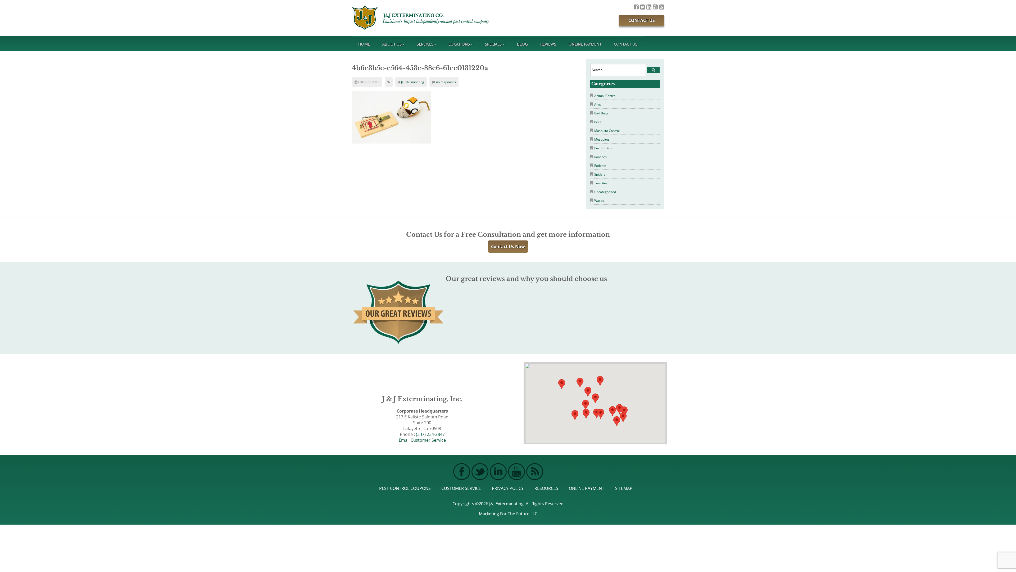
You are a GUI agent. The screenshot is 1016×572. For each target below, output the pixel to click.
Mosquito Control (607, 130)
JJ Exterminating (412, 82)
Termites (600, 183)
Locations (459, 44)
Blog (522, 44)
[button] (600, 414)
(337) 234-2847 (430, 434)
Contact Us (641, 20)
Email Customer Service (422, 440)
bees (597, 122)
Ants (597, 104)
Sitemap (623, 488)
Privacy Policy (508, 488)
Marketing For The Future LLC (508, 514)
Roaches (600, 157)
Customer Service (461, 488)
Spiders (599, 174)
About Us (392, 44)
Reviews (548, 44)
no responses (446, 82)
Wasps (599, 200)
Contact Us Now (508, 246)
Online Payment (585, 44)
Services (425, 44)
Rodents (600, 165)
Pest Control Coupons (405, 488)
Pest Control (603, 148)
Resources (546, 488)
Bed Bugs (601, 113)
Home (364, 44)
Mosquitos (602, 139)
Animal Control (605, 95)
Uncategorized (605, 192)
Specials (493, 44)
